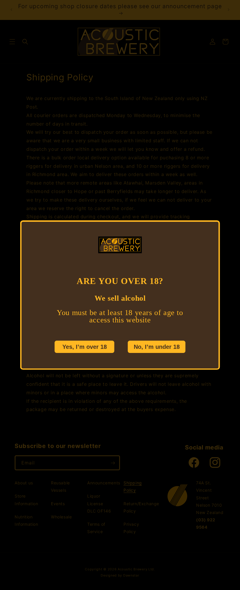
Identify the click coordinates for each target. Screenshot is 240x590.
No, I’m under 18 (157, 346)
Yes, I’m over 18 (84, 346)
